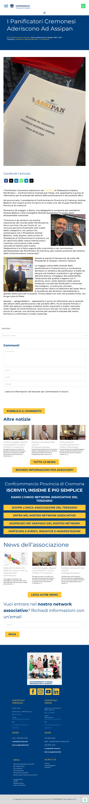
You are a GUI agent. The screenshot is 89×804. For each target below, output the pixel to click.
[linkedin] (56, 691)
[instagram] (40, 691)
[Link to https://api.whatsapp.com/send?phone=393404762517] (83, 5)
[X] (11, 180)
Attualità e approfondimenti (27, 39)
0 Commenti (44, 39)
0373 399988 (50, 713)
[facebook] (33, 691)
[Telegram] (26, 180)
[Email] (31, 180)
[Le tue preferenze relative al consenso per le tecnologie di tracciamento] (85, 800)
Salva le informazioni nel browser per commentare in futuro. (37, 391)
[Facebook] (6, 180)
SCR (74, 799)
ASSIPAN (48, 190)
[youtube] (48, 691)
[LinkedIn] (16, 180)
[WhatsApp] (21, 180)
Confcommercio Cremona (19, 37)
